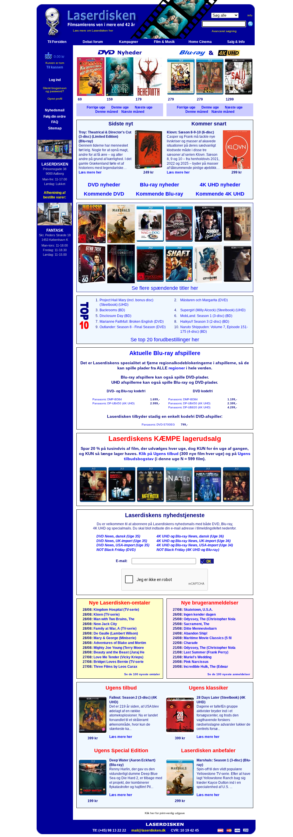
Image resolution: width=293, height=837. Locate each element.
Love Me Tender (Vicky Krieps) (118, 657)
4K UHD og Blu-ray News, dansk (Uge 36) (190, 536)
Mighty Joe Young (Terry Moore (118, 648)
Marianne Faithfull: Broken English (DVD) (132, 322)
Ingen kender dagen (199, 615)
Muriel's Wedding (197, 657)
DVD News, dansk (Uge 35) (118, 536)
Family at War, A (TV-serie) (114, 629)
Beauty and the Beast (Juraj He (118, 652)
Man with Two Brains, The (113, 619)
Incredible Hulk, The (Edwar (205, 667)
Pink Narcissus (196, 662)
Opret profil (54, 98)
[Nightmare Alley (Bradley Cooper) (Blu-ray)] (236, 502)
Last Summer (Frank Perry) (205, 652)
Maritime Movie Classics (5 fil (207, 638)
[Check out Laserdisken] (49, 58)
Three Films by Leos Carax (115, 667)
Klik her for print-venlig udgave (165, 813)
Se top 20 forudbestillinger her (164, 339)
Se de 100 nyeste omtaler (142, 674)
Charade (190, 643)
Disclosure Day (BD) (115, 316)
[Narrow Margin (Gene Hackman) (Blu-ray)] (121, 502)
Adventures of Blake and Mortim (119, 643)
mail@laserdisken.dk (148, 830)
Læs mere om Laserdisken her (93, 30)
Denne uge (120, 107)
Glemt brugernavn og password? (55, 89)
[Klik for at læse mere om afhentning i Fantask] (54, 214)
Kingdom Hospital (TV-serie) (116, 610)
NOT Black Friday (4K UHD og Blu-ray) (188, 550)
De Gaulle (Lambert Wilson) (115, 633)
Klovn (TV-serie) (106, 615)
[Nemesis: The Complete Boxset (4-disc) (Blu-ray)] (207, 502)
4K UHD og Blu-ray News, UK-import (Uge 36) (194, 541)
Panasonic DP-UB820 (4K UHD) (189, 407)
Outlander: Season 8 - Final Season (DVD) (133, 327)
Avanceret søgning (227, 31)
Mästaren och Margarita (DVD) (204, 300)
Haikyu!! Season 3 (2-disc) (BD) (204, 322)
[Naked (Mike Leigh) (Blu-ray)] (179, 502)
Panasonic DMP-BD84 (107, 399)
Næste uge (144, 107)
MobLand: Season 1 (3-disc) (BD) (206, 316)
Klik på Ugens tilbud (159, 453)
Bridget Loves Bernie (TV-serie (118, 662)
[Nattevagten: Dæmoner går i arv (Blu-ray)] (150, 502)
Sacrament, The (196, 624)
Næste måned (132, 112)
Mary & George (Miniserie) (114, 638)
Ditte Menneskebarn (200, 629)
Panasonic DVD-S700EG (158, 424)
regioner (177, 368)
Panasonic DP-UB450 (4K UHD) (113, 403)
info (250, 15)
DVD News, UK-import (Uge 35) (121, 541)
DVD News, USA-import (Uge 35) (122, 545)
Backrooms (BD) (112, 310)
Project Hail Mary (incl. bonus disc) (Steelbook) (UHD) (126, 302)
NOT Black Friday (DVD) (116, 550)
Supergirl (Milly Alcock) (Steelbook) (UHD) (213, 310)
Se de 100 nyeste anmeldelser (228, 674)
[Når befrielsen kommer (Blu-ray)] (93, 502)
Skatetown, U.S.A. (198, 610)
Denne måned (106, 112)
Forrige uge (96, 107)
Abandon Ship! (195, 633)
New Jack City (105, 624)
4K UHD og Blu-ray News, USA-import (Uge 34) (195, 545)
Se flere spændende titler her (165, 288)
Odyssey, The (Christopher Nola (209, 619)
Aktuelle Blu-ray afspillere (164, 353)
